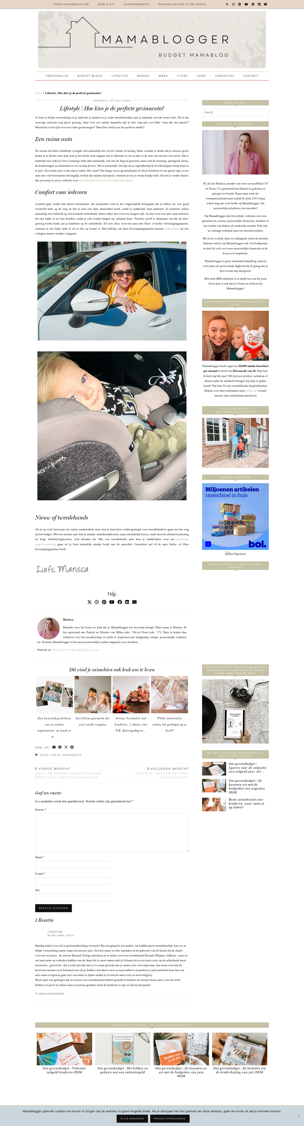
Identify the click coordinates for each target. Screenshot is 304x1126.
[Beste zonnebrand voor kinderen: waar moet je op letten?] (214, 804)
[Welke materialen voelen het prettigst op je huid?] (169, 694)
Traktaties (224, 75)
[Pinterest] (239, 4)
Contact (250, 75)
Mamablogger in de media (182, 4)
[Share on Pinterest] (72, 747)
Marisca (100, 100)
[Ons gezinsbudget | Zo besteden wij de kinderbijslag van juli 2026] (240, 1049)
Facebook (93, 649)
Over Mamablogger (71, 4)
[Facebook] (253, 4)
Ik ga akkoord (132, 1118)
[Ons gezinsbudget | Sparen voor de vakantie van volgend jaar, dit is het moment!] (214, 768)
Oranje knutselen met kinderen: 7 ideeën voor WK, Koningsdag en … (131, 724)
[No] (298, 1116)
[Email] (265, 4)
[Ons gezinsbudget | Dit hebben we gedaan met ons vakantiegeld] (123, 1049)
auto (44, 754)
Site (37, 890)
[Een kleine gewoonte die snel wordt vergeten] (92, 694)
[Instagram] (233, 4)
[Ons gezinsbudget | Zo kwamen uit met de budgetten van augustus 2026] (214, 785)
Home (38, 93)
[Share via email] (54, 747)
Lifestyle (120, 75)
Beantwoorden (51, 993)
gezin (55, 754)
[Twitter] (227, 4)
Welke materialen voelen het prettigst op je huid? (169, 724)
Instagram (79, 649)
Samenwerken (136, 4)
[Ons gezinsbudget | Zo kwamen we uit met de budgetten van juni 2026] (181, 1049)
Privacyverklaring (170, 1118)
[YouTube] (246, 4)
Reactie (41, 809)
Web (55, 649)
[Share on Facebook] (60, 747)
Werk (163, 75)
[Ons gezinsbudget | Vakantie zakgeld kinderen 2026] (64, 1049)
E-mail (40, 873)
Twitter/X (65, 649)
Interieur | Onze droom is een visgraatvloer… (162, 773)
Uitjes (182, 75)
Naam (39, 857)
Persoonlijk (57, 75)
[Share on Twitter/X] (66, 747)
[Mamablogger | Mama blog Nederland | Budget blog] (152, 39)
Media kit (106, 4)
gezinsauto (72, 754)
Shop (201, 75)
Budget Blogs (90, 75)
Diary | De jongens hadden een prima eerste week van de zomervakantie (68, 773)
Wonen (143, 75)
